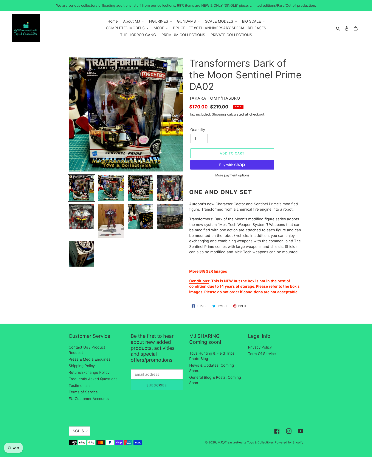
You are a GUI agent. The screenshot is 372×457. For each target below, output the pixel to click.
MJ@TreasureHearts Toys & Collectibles (246, 442)
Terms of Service (83, 392)
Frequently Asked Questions (93, 379)
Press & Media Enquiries (89, 359)
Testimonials (79, 385)
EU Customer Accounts (89, 399)
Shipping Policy (82, 366)
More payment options (232, 175)
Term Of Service (262, 354)
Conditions (199, 281)
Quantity (197, 130)
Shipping (219, 114)
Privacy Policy (260, 347)
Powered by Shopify (289, 442)
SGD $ (78, 431)
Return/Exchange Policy (89, 372)
